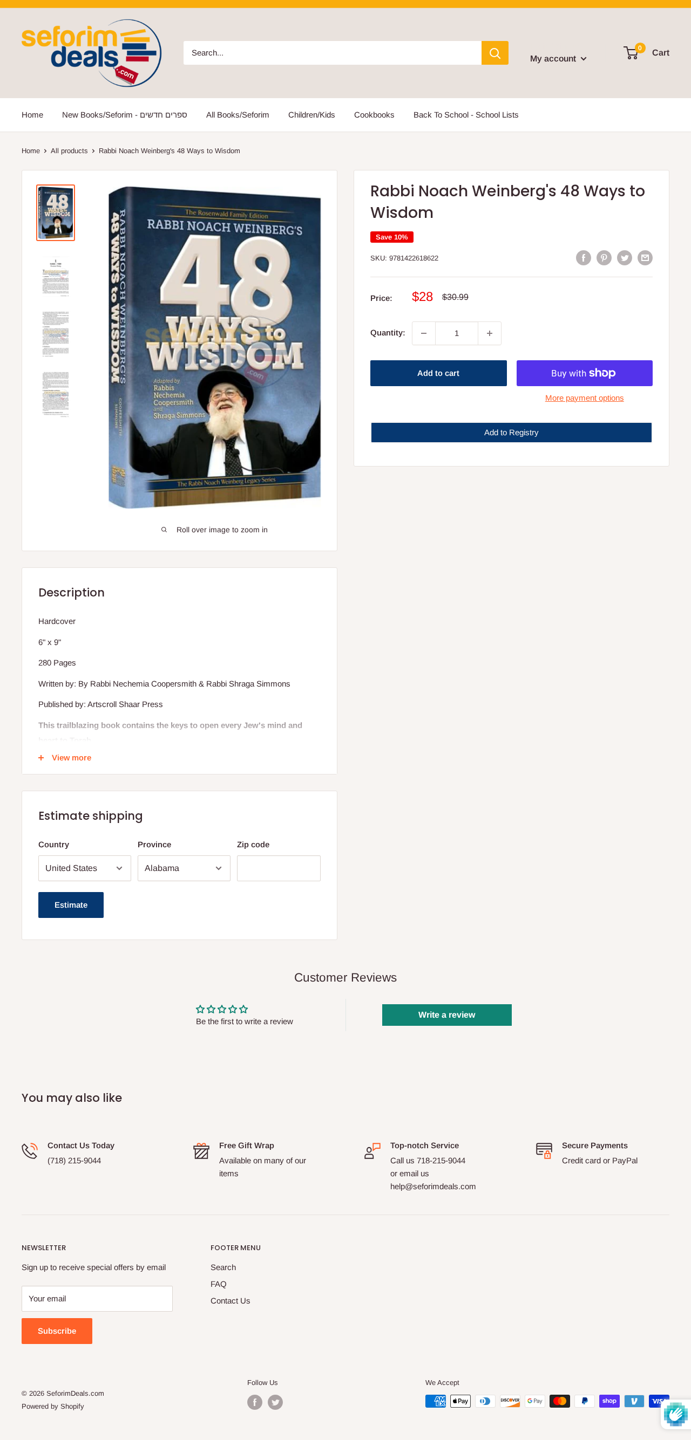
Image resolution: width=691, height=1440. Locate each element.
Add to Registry (511, 432)
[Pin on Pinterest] (604, 257)
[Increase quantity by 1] (489, 333)
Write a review (446, 1014)
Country (53, 844)
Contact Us (230, 1300)
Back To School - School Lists (466, 114)
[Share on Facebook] (583, 257)
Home (32, 114)
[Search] (495, 53)
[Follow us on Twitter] (275, 1402)
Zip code (253, 844)
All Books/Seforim (237, 114)
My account (554, 58)
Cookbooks (374, 114)
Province (154, 844)
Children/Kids (311, 114)
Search (223, 1267)
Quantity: (387, 333)
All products (69, 151)
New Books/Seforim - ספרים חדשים (124, 114)
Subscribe (57, 1330)
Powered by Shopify (53, 1406)
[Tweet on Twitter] (624, 257)
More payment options (584, 397)
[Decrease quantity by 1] (423, 333)
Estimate (71, 904)
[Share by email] (645, 257)
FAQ (219, 1283)
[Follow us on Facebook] (254, 1402)
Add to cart (438, 373)
